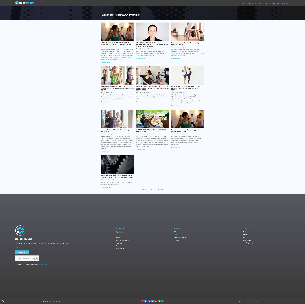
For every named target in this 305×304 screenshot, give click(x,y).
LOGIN (278, 3)
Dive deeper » (105, 63)
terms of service (43, 264)
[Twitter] (152, 301)
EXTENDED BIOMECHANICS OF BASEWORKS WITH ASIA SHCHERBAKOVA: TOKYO (117, 88)
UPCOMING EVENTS (253, 3)
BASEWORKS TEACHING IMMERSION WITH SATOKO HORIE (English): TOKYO (116, 44)
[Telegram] (145, 301)
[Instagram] (142, 301)
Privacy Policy (239, 301)
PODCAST (268, 3)
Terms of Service (248, 301)
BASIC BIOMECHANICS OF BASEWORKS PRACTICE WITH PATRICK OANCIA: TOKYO (117, 176)
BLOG (273, 3)
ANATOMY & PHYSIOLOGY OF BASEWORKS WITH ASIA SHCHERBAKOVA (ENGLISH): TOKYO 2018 (152, 44)
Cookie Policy (256, 301)
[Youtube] (155, 301)
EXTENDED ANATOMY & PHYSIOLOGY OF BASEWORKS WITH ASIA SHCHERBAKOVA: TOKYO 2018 (152, 88)
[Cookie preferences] (3, 301)
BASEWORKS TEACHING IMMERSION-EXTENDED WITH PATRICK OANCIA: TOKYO (185, 88)
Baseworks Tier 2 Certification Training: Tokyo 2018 (115, 131)
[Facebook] (149, 301)
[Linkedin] (162, 301)
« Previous (144, 190)
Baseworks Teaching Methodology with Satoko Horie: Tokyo (185, 131)
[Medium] (159, 301)
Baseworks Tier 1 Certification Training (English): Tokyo (185, 44)
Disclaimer (262, 301)
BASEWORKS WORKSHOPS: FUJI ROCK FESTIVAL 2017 (151, 131)
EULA (267, 301)
